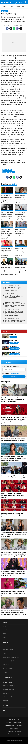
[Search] (26, 2)
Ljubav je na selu (7, 697)
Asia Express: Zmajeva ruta (10, 657)
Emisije (17, 6)
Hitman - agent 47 (8, 172)
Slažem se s (12, 373)
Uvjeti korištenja (17, 722)
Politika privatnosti (9, 725)
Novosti (5, 622)
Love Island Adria (7, 646)
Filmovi (11, 6)
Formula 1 (5, 672)
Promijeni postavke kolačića (14, 731)
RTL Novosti (7, 362)
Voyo (23, 6)
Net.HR (5, 706)
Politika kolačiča (14, 728)
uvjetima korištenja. (15, 373)
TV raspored (7, 677)
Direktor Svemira (7, 668)
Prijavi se (14, 376)
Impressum (8, 722)
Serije (4, 6)
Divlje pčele (5, 665)
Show (4, 331)
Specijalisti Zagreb (7, 649)
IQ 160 (4, 653)
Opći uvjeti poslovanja (13, 734)
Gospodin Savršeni (8, 661)
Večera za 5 (5, 700)
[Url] (20, 28)
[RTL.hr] (6, 2)
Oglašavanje (19, 725)
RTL (4, 170)
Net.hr (14, 184)
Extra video (7, 682)
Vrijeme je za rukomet (8, 685)
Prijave (5, 710)
